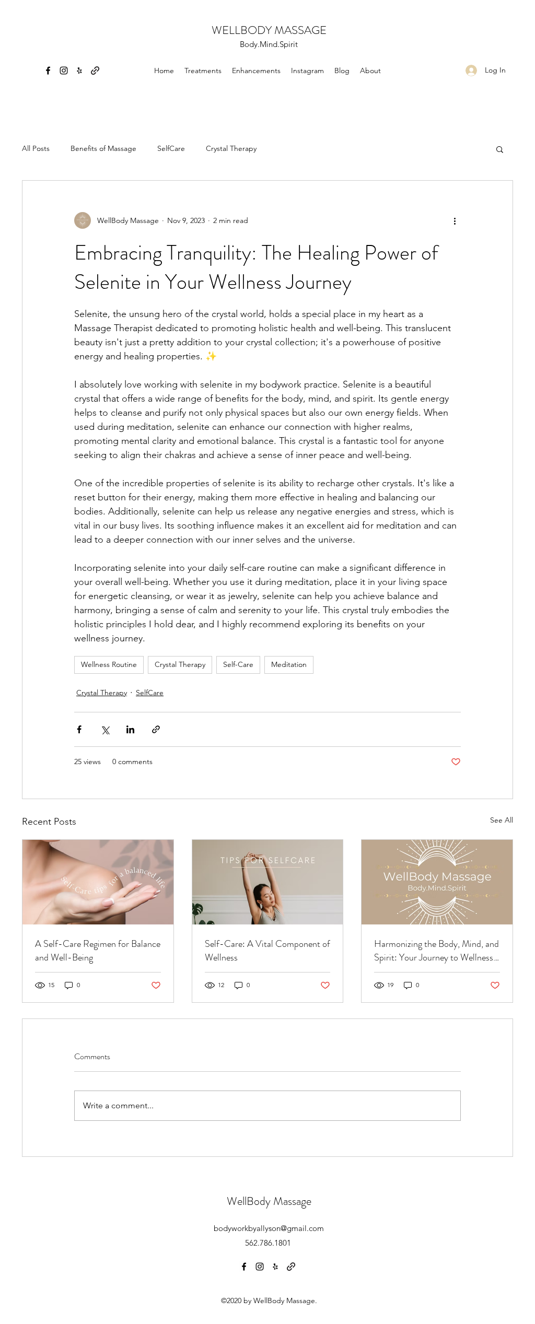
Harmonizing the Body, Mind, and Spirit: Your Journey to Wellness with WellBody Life (436, 950)
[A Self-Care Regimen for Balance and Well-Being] (97, 882)
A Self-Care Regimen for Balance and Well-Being (97, 950)
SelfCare (171, 148)
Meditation (289, 664)
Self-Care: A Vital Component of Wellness (267, 950)
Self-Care (238, 664)
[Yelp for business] (79, 70)
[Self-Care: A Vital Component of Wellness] (267, 882)
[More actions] (454, 220)
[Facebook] (48, 70)
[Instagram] (64, 70)
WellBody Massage (269, 1201)
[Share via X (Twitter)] (105, 729)
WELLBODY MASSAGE (269, 30)
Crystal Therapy (231, 148)
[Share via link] (156, 729)
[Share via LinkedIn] (130, 729)
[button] (500, 149)
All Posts (36, 148)
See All (501, 820)
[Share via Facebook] (79, 729)
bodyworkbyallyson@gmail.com (269, 1228)
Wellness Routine (109, 664)
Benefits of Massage (103, 148)
